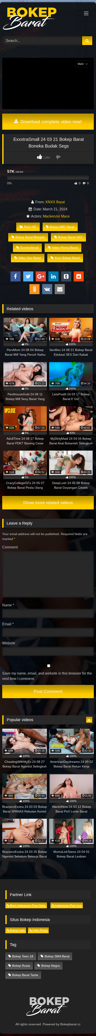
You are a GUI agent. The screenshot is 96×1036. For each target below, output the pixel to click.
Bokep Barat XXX (70, 237)
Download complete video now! (50, 121)
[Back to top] (82, 1022)
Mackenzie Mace (56, 216)
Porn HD (30, 227)
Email (8, 624)
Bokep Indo (17, 930)
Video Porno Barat (65, 247)
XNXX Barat (55, 202)
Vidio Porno (39, 930)
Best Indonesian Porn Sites (28, 905)
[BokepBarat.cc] (39, 18)
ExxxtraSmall (29, 247)
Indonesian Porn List (68, 905)
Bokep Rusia (21, 965)
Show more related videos (48, 502)
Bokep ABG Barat (62, 227)
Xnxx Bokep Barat (67, 258)
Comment (10, 547)
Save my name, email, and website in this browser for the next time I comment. (47, 676)
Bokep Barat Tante (25, 975)
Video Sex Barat (29, 258)
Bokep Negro (50, 965)
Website (8, 643)
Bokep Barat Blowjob (30, 237)
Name (8, 605)
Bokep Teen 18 (22, 956)
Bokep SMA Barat (57, 956)
